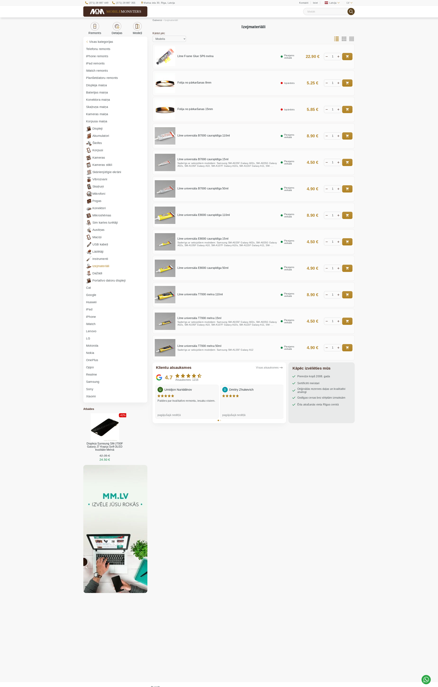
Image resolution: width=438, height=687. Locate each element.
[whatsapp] (426, 679)
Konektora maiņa (98, 99)
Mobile (123, 11)
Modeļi (137, 33)
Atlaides (88, 409)
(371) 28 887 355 (125, 2)
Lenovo (91, 331)
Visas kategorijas (101, 41)
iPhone (91, 316)
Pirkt (347, 56)
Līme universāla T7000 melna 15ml (199, 318)
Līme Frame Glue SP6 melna (195, 56)
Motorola (92, 345)
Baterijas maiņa (97, 92)
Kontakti (303, 2)
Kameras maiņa (97, 114)
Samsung (92, 381)
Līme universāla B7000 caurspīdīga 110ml (203, 135)
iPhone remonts (97, 56)
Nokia (90, 353)
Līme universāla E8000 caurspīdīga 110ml (203, 214)
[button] (218, 420)
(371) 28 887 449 (98, 2)
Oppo (90, 367)
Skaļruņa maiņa (97, 107)
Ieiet (315, 2)
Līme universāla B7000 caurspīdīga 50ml (203, 188)
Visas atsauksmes (267, 367)
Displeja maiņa (96, 85)
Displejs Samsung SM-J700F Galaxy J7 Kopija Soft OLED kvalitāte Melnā (105, 446)
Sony (89, 389)
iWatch (91, 324)
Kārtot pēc (159, 33)
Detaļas (117, 33)
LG (88, 338)
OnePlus (92, 360)
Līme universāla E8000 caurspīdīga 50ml (203, 267)
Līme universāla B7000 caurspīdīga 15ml (203, 159)
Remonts (94, 33)
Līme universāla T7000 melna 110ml (200, 294)
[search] (351, 11)
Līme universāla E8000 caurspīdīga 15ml (203, 238)
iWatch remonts (97, 70)
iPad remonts (95, 63)
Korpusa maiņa (96, 121)
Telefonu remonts (98, 49)
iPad (89, 309)
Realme (91, 374)
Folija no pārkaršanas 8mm (194, 82)
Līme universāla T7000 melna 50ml (199, 345)
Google (91, 295)
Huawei (91, 302)
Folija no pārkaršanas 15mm (195, 109)
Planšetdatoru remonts (102, 78)
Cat (88, 287)
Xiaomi (91, 396)
